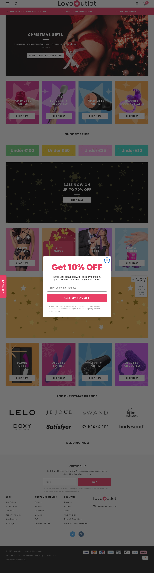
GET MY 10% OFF (77, 298)
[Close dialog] (107, 260)
